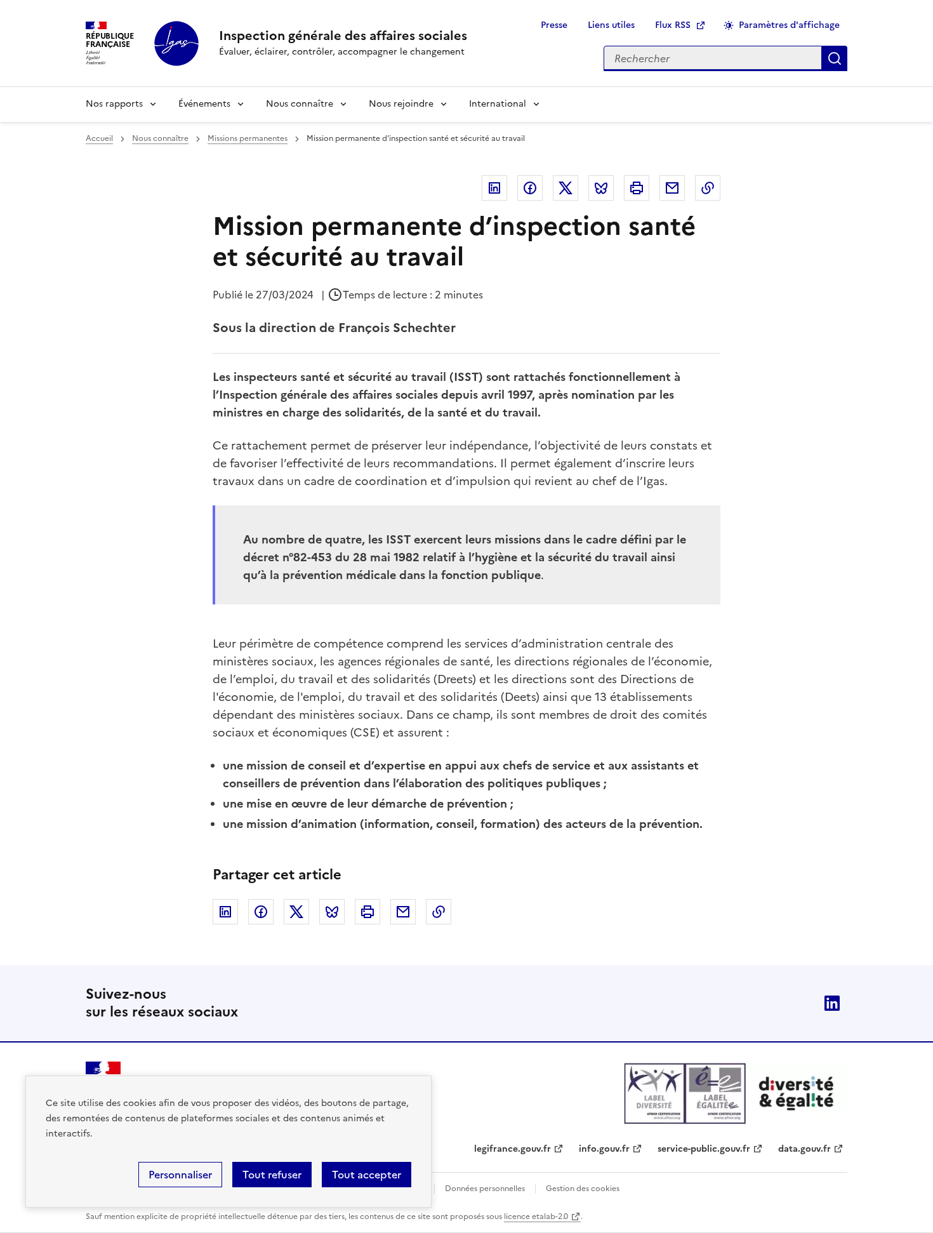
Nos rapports (114, 103)
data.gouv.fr (804, 1149)
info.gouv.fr (604, 1149)
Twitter (565, 188)
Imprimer (636, 188)
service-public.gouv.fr (704, 1149)
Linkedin (494, 188)
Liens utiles (611, 25)
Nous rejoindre (401, 103)
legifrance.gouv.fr (512, 1149)
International (497, 103)
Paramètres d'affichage (789, 25)
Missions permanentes (248, 138)
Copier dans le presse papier (707, 188)
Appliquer (834, 58)
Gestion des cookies (582, 1188)
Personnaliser (180, 1174)
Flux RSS (673, 25)
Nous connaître (299, 103)
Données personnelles (485, 1188)
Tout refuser (271, 1174)
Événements (204, 103)
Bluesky (601, 188)
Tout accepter (366, 1174)
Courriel (672, 188)
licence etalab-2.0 (536, 1216)
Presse (554, 25)
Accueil (99, 138)
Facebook (530, 188)
